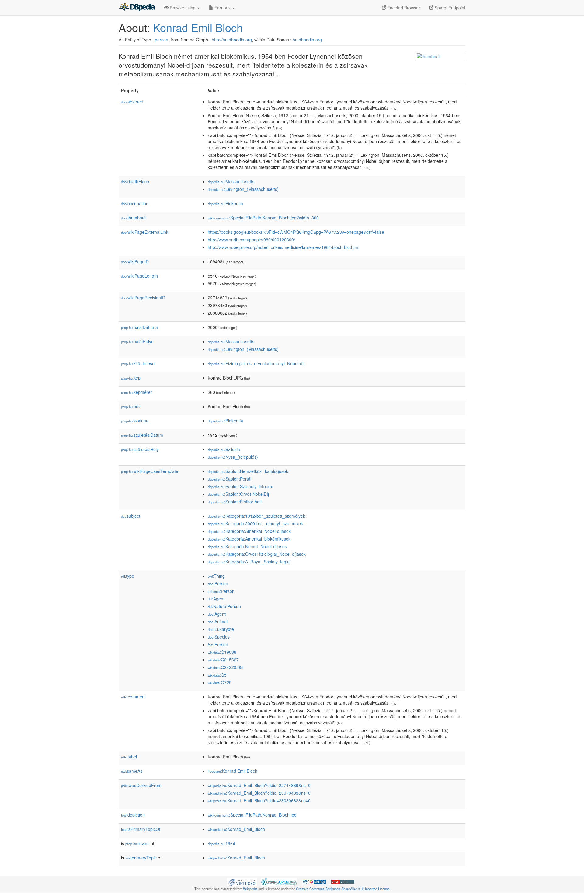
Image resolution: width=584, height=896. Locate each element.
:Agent (216, 599)
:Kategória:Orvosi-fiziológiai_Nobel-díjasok (257, 554)
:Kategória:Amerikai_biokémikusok (249, 539)
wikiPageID (135, 261)
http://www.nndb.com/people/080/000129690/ (251, 239)
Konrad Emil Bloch (198, 27)
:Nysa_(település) (233, 457)
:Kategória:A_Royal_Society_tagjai (249, 561)
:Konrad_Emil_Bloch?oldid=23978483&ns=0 (259, 793)
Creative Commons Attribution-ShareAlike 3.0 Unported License (343, 888)
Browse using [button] (183, 8)
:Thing (216, 576)
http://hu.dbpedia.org (232, 40)
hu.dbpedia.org (307, 40)
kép (131, 378)
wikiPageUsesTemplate (149, 471)
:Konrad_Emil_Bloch (236, 829)
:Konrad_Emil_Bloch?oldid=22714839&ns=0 (259, 785)
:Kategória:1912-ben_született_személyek (256, 516)
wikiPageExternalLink (144, 232)
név (131, 406)
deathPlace (135, 181)
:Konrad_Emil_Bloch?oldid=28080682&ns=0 (259, 800)
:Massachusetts (231, 181)
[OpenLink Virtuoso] (242, 881)
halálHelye (137, 341)
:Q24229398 (226, 667)
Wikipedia (250, 888)
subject (130, 516)
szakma (134, 421)
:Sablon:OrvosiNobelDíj (238, 494)
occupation (134, 203)
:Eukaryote (221, 629)
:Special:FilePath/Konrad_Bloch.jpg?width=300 (263, 218)
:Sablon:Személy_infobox (240, 486)
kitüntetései (138, 363)
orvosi (137, 843)
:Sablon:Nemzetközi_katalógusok (248, 471)
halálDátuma (139, 327)
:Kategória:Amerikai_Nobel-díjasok (249, 531)
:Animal (218, 621)
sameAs (131, 771)
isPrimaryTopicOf (140, 829)
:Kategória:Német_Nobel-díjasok (247, 546)
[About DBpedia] (137, 7)
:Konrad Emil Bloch (232, 771)
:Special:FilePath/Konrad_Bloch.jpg (252, 815)
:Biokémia (225, 203)
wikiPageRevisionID (143, 298)
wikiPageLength (139, 276)
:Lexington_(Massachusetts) (243, 189)
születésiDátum (142, 435)
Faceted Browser (403, 8)
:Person (218, 583)
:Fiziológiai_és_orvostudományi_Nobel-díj (256, 363)
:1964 (221, 843)
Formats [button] (222, 8)
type (127, 576)
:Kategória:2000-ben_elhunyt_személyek (255, 523)
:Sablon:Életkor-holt (235, 502)
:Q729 (219, 682)
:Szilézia (224, 449)
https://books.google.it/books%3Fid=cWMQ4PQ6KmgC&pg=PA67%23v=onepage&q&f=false (296, 232)
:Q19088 (222, 652)
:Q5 (217, 675)
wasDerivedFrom (141, 785)
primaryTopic (141, 858)
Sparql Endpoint (449, 8)
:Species (219, 637)
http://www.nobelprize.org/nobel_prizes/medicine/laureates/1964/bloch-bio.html (283, 247)
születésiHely (140, 449)
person (161, 40)
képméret (136, 392)
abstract (132, 102)
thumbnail (133, 218)
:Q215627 (223, 659)
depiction (133, 815)
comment (133, 697)
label (129, 757)
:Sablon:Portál (229, 479)
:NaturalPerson (224, 606)
